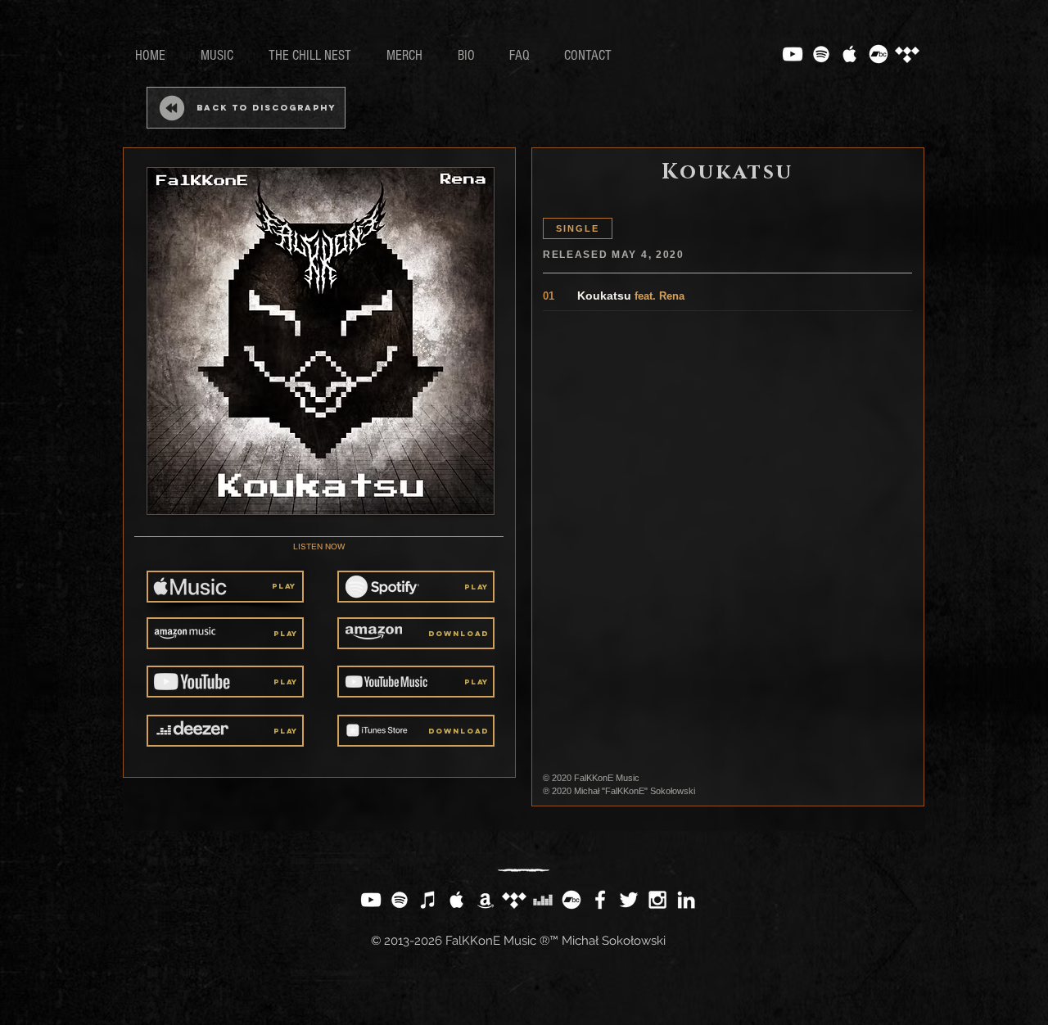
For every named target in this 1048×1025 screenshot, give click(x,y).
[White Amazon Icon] (485, 899)
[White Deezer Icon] (543, 899)
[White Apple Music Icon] (850, 54)
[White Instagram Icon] (657, 899)
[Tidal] (907, 54)
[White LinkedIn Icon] (686, 899)
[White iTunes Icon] (428, 899)
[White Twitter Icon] (629, 899)
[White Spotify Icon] (821, 54)
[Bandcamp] (878, 54)
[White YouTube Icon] (792, 54)
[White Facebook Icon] (600, 899)
